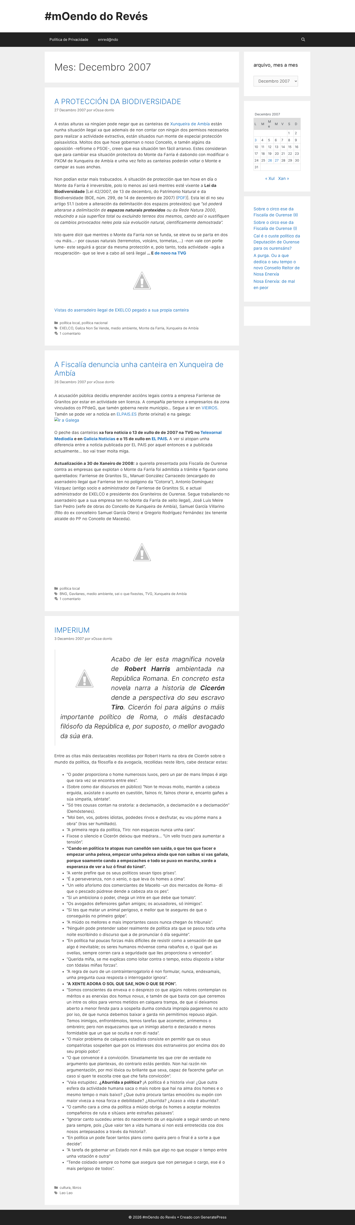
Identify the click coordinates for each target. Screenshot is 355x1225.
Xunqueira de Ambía (190, 123)
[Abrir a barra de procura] (303, 39)
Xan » (283, 178)
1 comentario (70, 333)
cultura (65, 1187)
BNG (63, 594)
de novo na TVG (170, 253)
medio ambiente (124, 328)
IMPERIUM (72, 630)
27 (277, 160)
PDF (181, 197)
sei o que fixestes (129, 594)
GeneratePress (214, 1217)
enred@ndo (108, 39)
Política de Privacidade (69, 39)
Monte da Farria (151, 328)
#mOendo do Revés (96, 16)
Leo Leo (66, 1193)
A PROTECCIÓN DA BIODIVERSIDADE (117, 101)
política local (70, 323)
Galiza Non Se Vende (92, 328)
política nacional (94, 323)
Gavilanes (77, 594)
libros (76, 1187)
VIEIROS (209, 407)
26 (270, 160)
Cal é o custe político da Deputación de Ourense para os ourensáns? (277, 242)
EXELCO (66, 328)
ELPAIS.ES (127, 414)
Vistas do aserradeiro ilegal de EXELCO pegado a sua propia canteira (121, 310)
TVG (148, 594)
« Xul (270, 178)
